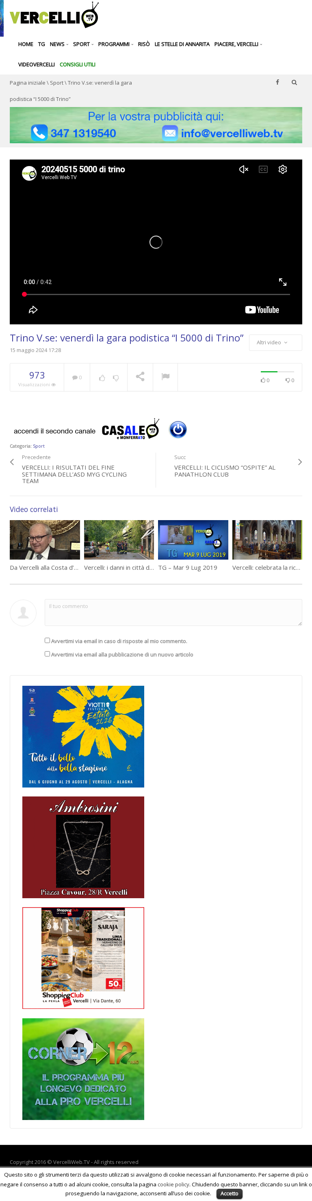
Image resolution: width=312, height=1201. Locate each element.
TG (41, 44)
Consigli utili (77, 64)
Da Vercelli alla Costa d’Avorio (51, 567)
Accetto (229, 1193)
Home (25, 44)
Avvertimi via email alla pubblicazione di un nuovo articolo (122, 654)
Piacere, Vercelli (237, 44)
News (58, 44)
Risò (144, 44)
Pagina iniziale (28, 82)
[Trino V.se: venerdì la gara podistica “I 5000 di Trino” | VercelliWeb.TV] (54, 14)
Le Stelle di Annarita (182, 44)
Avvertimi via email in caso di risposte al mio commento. (119, 641)
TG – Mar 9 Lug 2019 (187, 567)
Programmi (114, 44)
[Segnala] (165, 377)
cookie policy (173, 1184)
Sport (82, 44)
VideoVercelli (36, 64)
